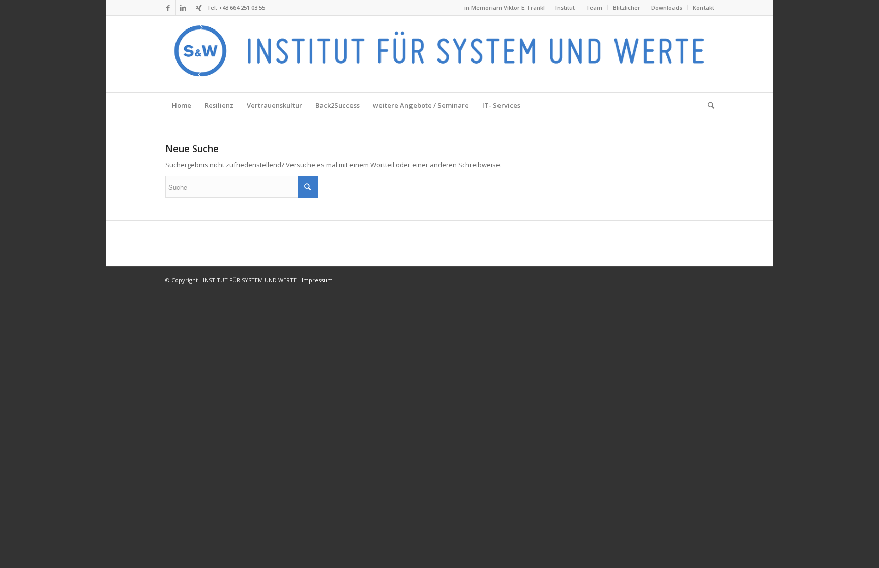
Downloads (666, 7)
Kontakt (703, 7)
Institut (565, 7)
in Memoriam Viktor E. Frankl (504, 7)
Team (593, 7)
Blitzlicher (626, 7)
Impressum (317, 280)
